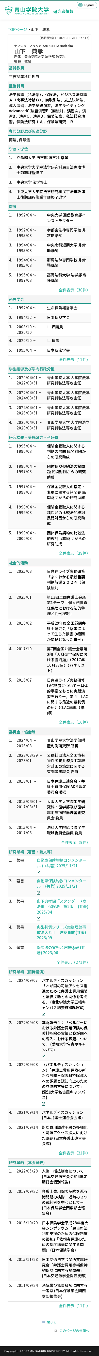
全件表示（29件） (74, 553)
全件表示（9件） (75, 842)
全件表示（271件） (73, 962)
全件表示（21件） (74, 1152)
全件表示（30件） (74, 289)
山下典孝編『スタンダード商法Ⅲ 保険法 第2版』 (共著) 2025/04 (62, 906)
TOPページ (17, 29)
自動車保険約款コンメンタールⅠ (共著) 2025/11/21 (61, 862)
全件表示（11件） (74, 359)
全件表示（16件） (74, 722)
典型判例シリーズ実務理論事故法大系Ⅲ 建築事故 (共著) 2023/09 (61, 932)
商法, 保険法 (19, 139)
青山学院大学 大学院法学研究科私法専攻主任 (68, 380)
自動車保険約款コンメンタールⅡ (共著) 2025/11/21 (61, 883)
